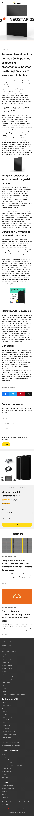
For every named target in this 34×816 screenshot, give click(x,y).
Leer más (4, 583)
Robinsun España (7, 665)
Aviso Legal (5, 797)
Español (23, 808)
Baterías (4, 754)
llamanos (4, 372)
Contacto (4, 654)
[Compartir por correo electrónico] (28, 394)
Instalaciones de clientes (9, 651)
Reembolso (5, 791)
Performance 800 (7, 705)
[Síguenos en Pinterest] (15, 802)
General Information (9, 556)
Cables (4, 774)
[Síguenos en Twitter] (7, 802)
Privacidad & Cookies (8, 785)
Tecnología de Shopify (21, 812)
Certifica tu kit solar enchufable (11, 743)
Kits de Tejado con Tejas (9, 731)
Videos (4, 688)
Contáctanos (5, 370)
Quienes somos (6, 645)
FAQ (3, 657)
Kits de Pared (5, 728)
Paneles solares (6, 768)
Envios (4, 794)
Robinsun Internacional (8, 677)
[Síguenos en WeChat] (7, 804)
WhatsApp (26, 370)
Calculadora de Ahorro (8, 740)
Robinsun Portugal (7, 674)
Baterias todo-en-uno (8, 760)
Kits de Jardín (6, 720)
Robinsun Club (6, 662)
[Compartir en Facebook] (5, 394)
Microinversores (6, 771)
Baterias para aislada (8, 763)
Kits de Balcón (6, 725)
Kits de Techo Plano (7, 717)
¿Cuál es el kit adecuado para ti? (11, 745)
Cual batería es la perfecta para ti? (12, 765)
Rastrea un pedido (7, 682)
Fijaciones (5, 777)
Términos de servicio (8, 788)
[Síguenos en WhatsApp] (2, 804)
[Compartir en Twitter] (13, 394)
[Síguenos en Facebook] (2, 802)
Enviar (6, 444)
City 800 (4, 711)
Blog (3, 648)
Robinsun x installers (8, 680)
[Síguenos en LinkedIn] (28, 802)
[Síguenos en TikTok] (24, 802)
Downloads (5, 691)
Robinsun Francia (7, 668)
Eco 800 (4, 708)
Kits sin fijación (6, 737)
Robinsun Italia (6, 671)
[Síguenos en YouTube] (19, 802)
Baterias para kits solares (9, 757)
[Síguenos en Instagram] (11, 802)
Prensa (4, 685)
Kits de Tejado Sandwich (9, 734)
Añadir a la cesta (17, 524)
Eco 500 (4, 702)
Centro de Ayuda (6, 660)
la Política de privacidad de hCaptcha (13, 410)
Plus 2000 (5, 714)
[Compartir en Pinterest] (21, 394)
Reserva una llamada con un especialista (13, 694)
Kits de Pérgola (6, 722)
